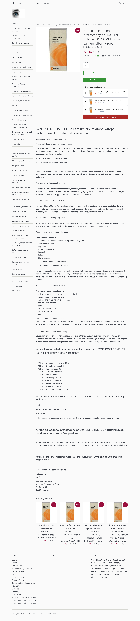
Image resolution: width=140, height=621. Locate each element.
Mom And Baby (17, 62)
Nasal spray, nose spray (20, 226)
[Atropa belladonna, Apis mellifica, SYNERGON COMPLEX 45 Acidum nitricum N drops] (117, 512)
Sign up (46, 3)
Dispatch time (18, 571)
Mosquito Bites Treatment (21, 221)
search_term (17, 594)
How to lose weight (19, 175)
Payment (16, 586)
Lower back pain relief (20, 211)
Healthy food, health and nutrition (21, 78)
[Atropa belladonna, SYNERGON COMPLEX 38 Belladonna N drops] (46, 512)
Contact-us (17, 566)
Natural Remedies (18, 231)
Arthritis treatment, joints (21, 120)
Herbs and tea (17, 57)
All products (16, 291)
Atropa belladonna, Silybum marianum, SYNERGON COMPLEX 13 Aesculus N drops (94, 531)
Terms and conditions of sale (24, 583)
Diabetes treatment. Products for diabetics (20, 126)
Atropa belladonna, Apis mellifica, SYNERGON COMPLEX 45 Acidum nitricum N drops (118, 531)
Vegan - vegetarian (19, 72)
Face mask (16, 106)
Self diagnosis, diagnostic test (21, 251)
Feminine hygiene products (21, 110)
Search (15, 560)
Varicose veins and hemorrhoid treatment (20, 280)
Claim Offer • (106, 117)
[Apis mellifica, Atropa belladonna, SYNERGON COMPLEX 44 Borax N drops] (70, 512)
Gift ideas (15, 52)
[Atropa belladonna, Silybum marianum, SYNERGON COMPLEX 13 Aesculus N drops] (93, 512)
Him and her (16, 144)
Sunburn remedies (18, 274)
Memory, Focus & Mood (20, 216)
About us (16, 563)
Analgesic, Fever (18, 166)
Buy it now (94, 80)
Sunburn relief (17, 269)
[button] (82, 165)
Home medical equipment (21, 149)
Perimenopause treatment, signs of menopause (21, 236)
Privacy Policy (18, 580)
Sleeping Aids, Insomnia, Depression (20, 263)
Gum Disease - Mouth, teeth (22, 115)
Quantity (86, 62)
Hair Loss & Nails (18, 139)
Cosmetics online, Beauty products (21, 30)
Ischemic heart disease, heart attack (20, 193)
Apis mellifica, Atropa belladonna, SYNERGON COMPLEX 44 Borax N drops (111, 109)
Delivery (15, 592)
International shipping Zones (24, 597)
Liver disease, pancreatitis (21, 207)
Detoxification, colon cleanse (22, 96)
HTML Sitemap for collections (24, 603)
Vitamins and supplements (21, 67)
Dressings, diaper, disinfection (18, 85)
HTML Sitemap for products (24, 600)
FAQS (14, 574)
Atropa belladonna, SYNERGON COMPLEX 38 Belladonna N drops (111, 100)
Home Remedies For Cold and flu (21, 155)
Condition (16, 589)
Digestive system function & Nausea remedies (22, 133)
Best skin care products (20, 43)
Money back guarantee (22, 569)
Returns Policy (18, 577)
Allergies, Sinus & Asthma (21, 161)
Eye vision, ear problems (21, 101)
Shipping (98, 56)
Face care (15, 48)
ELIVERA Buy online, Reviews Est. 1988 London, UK (42, 614)
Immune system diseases (21, 187)
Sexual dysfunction (19, 257)
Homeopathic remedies (20, 170)
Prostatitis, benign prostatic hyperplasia (22, 244)
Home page (16, 24)
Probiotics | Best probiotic (21, 91)
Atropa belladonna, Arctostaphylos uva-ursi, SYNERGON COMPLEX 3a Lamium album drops (111, 92)
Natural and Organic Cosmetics (19, 37)
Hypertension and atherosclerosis (18, 181)
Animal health (17, 286)
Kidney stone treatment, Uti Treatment (22, 200)
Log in (38, 3)
